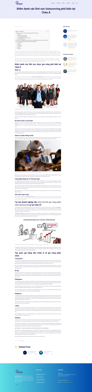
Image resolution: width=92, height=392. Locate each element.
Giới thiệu (58, 3)
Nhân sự (19, 34)
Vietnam (19, 48)
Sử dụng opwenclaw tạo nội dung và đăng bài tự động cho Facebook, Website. (72, 37)
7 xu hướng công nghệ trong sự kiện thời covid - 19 (72, 71)
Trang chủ (53, 3)
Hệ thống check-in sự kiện (72, 30)
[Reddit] (23, 340)
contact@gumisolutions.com (67, 382)
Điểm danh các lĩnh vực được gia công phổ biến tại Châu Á (27, 33)
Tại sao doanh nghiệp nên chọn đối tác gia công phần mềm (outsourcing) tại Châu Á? (32, 40)
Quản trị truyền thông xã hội (22, 36)
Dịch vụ (63, 3)
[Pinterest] (18, 340)
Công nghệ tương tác (40, 374)
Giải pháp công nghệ (40, 382)
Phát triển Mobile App (40, 379)
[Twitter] (17, 340)
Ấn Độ (19, 43)
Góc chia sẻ (68, 3)
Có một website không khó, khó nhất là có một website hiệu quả (72, 64)
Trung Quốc (20, 42)
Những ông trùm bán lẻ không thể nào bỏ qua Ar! (72, 58)
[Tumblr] (20, 340)
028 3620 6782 (65, 380)
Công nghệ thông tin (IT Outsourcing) (24, 37)
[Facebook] (15, 340)
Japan (19, 47)
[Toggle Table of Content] (47, 31)
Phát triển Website (40, 377)
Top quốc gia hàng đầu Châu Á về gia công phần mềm (26, 41)
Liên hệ (73, 3)
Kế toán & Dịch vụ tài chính (22, 35)
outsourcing (25, 205)
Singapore (20, 46)
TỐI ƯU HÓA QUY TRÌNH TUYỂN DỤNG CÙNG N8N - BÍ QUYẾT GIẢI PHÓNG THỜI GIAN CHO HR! (72, 45)
